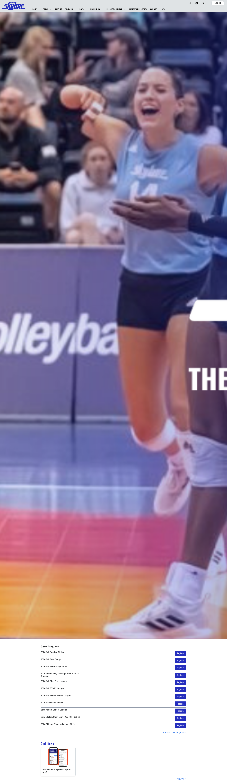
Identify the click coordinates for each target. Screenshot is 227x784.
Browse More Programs (174, 732)
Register (180, 653)
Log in (218, 3)
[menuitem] (36, 9)
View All (181, 779)
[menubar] (100, 9)
